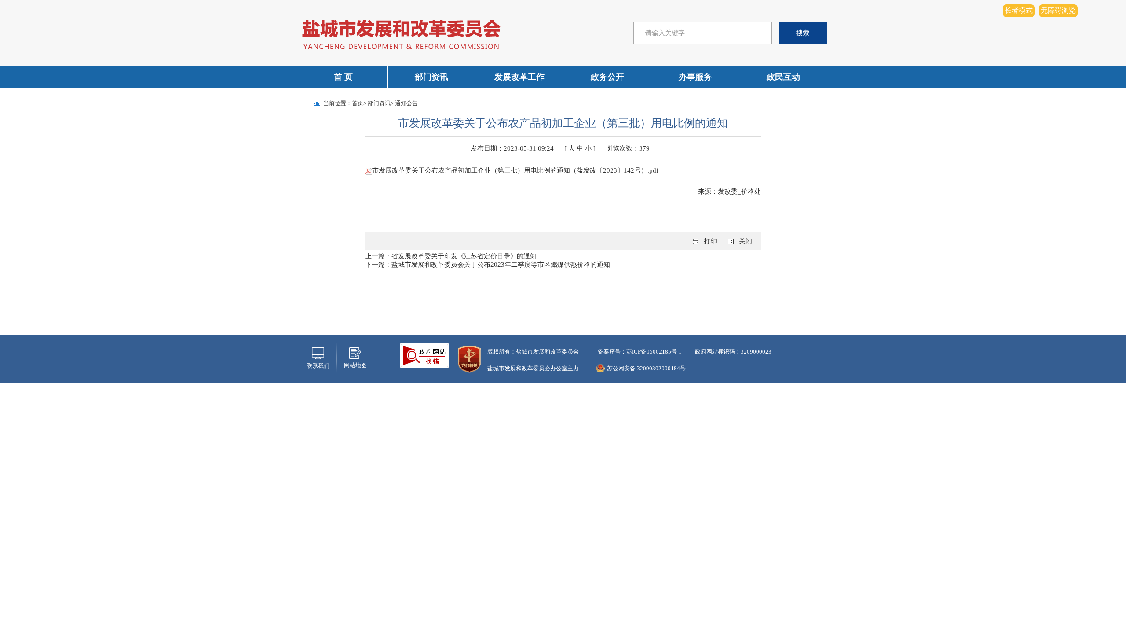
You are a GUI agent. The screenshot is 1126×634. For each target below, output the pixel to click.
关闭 (745, 241)
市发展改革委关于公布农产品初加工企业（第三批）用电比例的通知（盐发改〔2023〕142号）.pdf (515, 170)
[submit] (803, 33)
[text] (702, 33)
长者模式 (1019, 10)
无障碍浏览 (1058, 10)
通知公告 (406, 103)
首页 (357, 103)
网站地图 (355, 365)
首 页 (343, 76)
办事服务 (695, 76)
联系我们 (318, 365)
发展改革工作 (519, 76)
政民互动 (783, 76)
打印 (710, 241)
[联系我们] (318, 352)
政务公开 (607, 76)
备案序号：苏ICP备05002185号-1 (639, 351)
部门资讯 (431, 76)
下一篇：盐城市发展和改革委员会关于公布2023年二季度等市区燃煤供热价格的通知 (487, 264)
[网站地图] (355, 352)
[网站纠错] (424, 354)
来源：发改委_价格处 (729, 191)
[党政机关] (469, 358)
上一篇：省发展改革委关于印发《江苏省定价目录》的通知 (451, 256)
